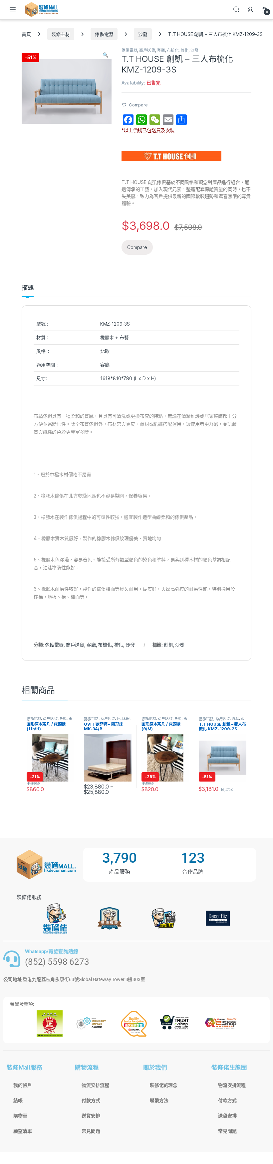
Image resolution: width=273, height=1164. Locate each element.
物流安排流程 (95, 1085)
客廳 (161, 50)
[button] (105, 55)
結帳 (18, 1100)
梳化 (184, 50)
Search (236, 9)
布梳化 (173, 50)
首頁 (26, 34)
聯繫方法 (159, 1100)
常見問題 (91, 1131)
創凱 (168, 645)
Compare (138, 104)
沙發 (142, 34)
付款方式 (91, 1100)
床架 (126, 718)
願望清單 (22, 1131)
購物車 (20, 1115)
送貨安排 (91, 1115)
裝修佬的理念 (163, 1085)
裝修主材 (61, 34)
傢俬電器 (104, 34)
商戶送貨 (147, 50)
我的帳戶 (22, 1085)
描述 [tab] (28, 288)
